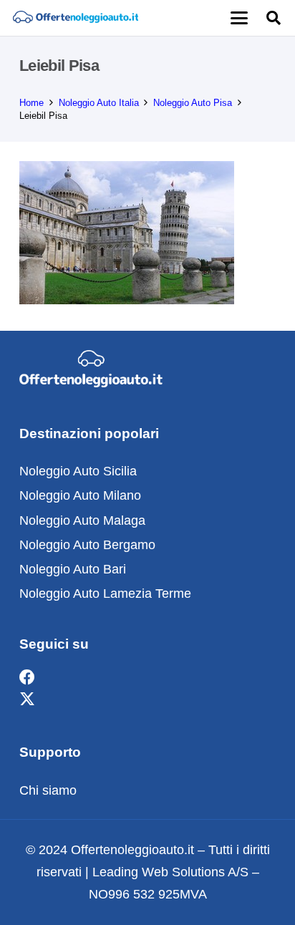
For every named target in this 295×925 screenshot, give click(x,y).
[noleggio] (75, 18)
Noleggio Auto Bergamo (87, 545)
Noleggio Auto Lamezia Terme (105, 593)
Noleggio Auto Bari (72, 569)
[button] (239, 17)
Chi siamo (48, 790)
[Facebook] (27, 678)
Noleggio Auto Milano (80, 495)
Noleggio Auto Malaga (82, 520)
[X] (27, 700)
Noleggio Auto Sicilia (78, 471)
